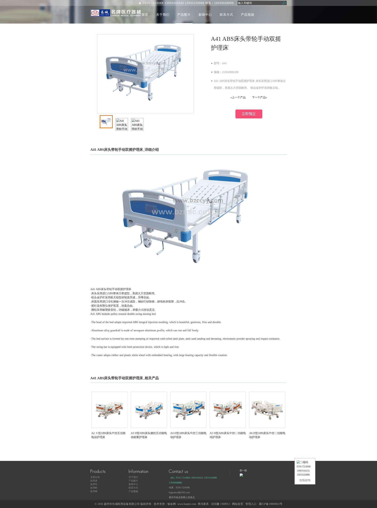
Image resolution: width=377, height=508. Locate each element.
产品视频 (247, 14)
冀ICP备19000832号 (270, 504)
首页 (145, 14)
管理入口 (250, 504)
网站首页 (237, 504)
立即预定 (249, 114)
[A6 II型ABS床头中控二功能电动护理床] (267, 429)
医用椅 (93, 491)
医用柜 (93, 487)
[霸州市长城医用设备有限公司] (123, 16)
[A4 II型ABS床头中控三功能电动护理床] (188, 429)
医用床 (93, 480)
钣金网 (171, 504)
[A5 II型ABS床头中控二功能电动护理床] (228, 429)
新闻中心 (205, 14)
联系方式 (226, 14)
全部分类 (95, 477)
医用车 (93, 484)
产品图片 (184, 14)
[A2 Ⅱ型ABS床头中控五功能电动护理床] (109, 429)
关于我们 (162, 14)
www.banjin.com (186, 504)
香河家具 (203, 504)
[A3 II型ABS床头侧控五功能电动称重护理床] (149, 429)
